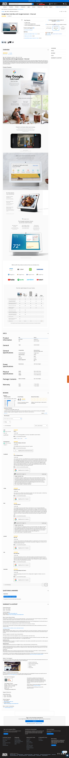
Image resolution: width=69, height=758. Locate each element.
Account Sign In (38, 755)
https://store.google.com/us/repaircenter (16, 614)
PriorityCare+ (40, 6)
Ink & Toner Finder (30, 742)
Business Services (30, 746)
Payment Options (17, 742)
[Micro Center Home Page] (5, 3)
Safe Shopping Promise (6, 742)
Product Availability (18, 740)
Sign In (34, 721)
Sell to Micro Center (30, 745)
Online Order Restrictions (19, 741)
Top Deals (11, 6)
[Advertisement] (34, 713)
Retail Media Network (30, 747)
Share (64, 11)
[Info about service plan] (34, 28)
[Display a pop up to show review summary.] (11, 16)
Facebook (57, 753)
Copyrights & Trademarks (31, 755)
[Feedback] (68, 379)
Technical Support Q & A (8, 707)
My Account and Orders (6, 738)
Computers (23, 6)
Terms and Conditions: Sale (23, 755)
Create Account (39, 723)
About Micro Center (13, 754)
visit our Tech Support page (12, 674)
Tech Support (40, 740)
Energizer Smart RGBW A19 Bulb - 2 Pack (31, 33)
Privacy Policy (54, 754)
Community (28, 738)
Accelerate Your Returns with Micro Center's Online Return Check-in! (13, 628)
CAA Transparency (36, 754)
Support (50, 6)
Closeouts (40, 738)
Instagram (61, 753)
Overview (6, 50)
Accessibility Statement (20, 754)
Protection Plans (5, 745)
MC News (46, 6)
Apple (29, 6)
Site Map (28, 749)
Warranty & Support (10, 604)
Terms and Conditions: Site (14, 755)
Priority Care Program (37, 685)
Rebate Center (29, 741)
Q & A (52, 55)
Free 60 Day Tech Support (29, 29)
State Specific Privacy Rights (28, 754)
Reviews (5, 393)
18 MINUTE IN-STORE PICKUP (61, 6)
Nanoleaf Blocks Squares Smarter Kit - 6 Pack (31, 38)
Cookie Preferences (45, 755)
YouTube (63, 753)
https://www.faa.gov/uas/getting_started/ (36, 654)
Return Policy (5, 740)
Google (3, 11)
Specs (5, 333)
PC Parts (16, 6)
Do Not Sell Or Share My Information (45, 754)
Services (33, 6)
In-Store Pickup (17, 738)
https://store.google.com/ (12, 613)
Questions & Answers (10, 590)
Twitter (59, 753)
